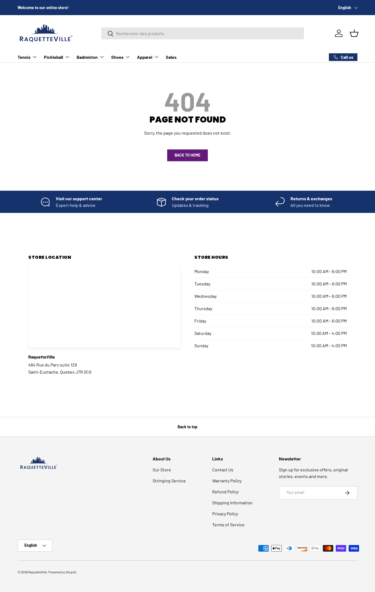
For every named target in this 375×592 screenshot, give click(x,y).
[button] (354, 33)
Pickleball (53, 57)
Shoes (117, 57)
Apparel (144, 57)
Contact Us (222, 469)
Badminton (87, 57)
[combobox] (202, 33)
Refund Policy (225, 491)
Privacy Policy (225, 513)
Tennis (24, 57)
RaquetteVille (37, 572)
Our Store (162, 469)
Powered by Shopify (62, 572)
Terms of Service (228, 524)
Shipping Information (232, 502)
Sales (171, 57)
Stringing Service (169, 480)
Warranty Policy (227, 480)
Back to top (187, 426)
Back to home (187, 155)
